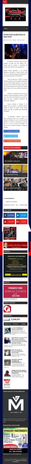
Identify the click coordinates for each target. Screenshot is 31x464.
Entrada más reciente (8, 205)
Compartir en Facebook (13, 131)
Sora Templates (13, 459)
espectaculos (22, 39)
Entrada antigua (24, 205)
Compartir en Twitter (12, 136)
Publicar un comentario (11, 201)
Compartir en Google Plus (13, 140)
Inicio (17, 205)
